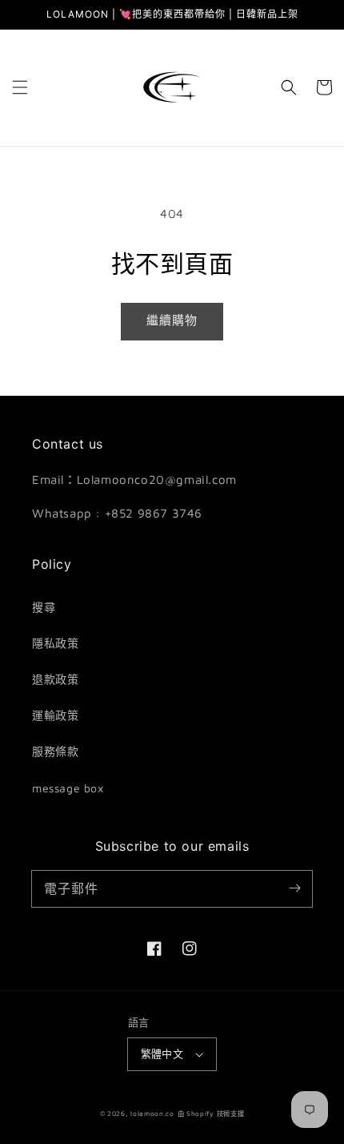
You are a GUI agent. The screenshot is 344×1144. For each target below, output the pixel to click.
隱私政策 (55, 643)
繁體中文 (162, 1053)
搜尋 (43, 607)
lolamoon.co (152, 1114)
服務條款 (55, 751)
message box (68, 788)
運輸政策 (55, 715)
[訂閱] (294, 888)
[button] (20, 87)
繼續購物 (172, 320)
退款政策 (55, 679)
